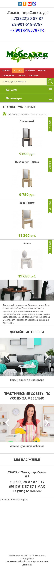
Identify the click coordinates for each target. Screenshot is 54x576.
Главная (6, 70)
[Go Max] (34, 3)
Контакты (33, 75)
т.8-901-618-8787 (27, 24)
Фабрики (30, 70)
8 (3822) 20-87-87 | (25, 481)
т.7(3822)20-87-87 (27, 18)
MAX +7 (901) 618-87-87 (28, 488)
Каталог (18, 70)
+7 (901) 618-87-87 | (27, 484)
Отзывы (42, 70)
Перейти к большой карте (13, 499)
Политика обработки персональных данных (27, 563)
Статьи (21, 75)
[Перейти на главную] (27, 54)
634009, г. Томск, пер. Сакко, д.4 (27, 474)
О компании (8, 75)
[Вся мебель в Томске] (4, 114)
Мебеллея (14, 114)
